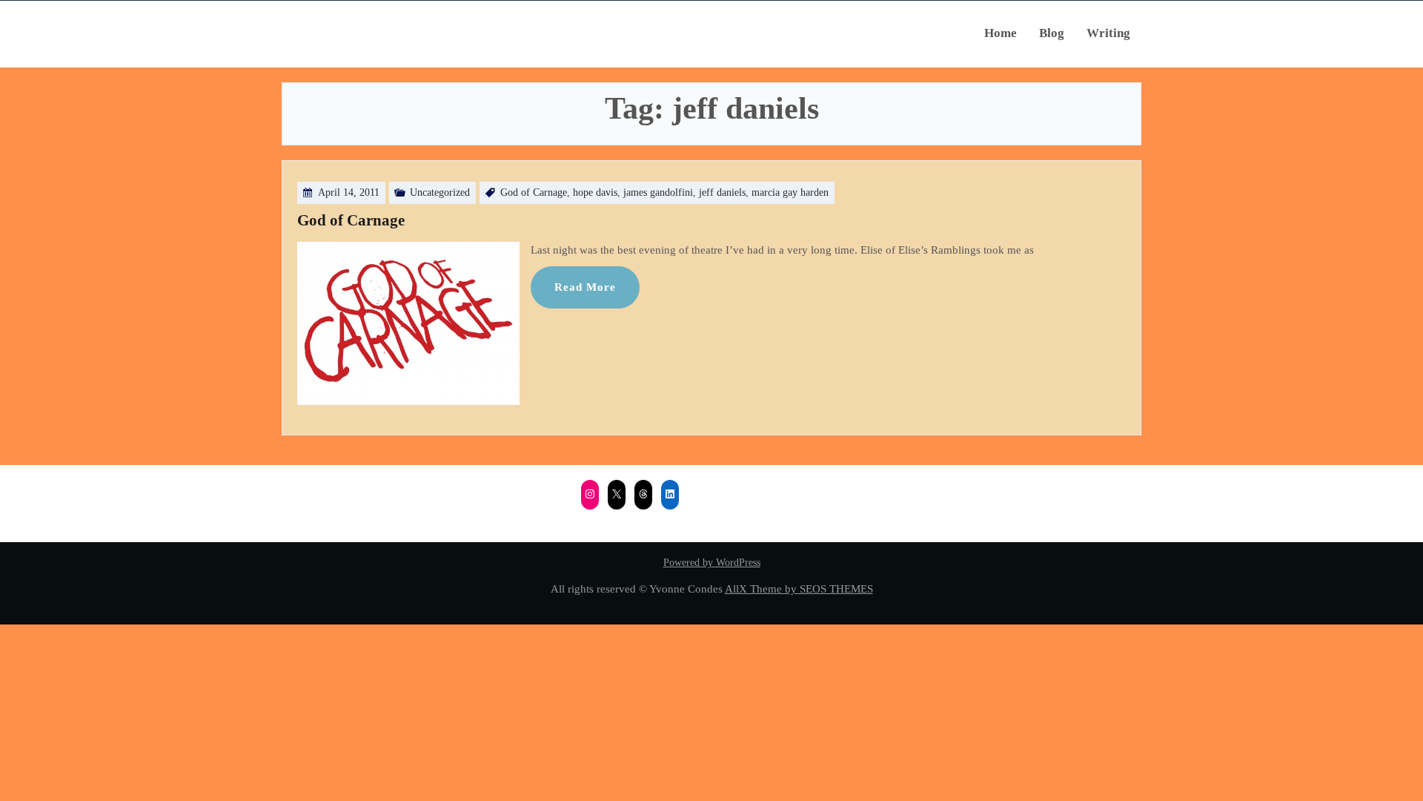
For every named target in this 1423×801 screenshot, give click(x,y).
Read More (585, 286)
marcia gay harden (790, 192)
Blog (1051, 33)
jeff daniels (722, 192)
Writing (1108, 33)
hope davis (595, 192)
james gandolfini (658, 192)
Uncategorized (440, 192)
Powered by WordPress (711, 562)
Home (1000, 33)
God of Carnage (533, 192)
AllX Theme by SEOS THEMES (799, 588)
